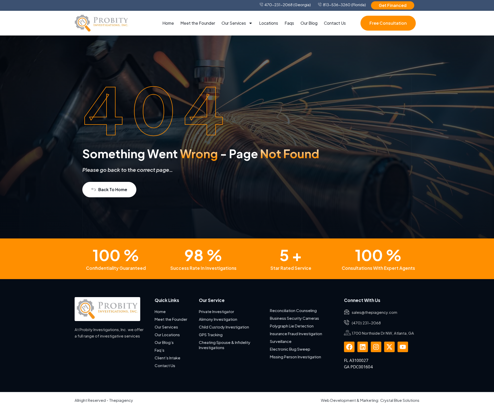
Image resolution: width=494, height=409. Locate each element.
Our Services (234, 23)
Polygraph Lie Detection (292, 325)
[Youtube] (403, 347)
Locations (268, 23)
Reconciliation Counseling (293, 310)
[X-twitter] (389, 347)
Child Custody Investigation (224, 326)
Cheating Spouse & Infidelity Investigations (224, 345)
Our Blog (309, 23)
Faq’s (159, 350)
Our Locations (167, 334)
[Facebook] (349, 347)
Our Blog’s (164, 342)
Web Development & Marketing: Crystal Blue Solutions (370, 400)
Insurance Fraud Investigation (296, 333)
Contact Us (335, 23)
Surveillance (281, 341)
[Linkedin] (362, 347)
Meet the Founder (197, 23)
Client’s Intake (167, 357)
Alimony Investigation (218, 319)
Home (168, 23)
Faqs (289, 23)
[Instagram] (376, 347)
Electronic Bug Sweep (290, 348)
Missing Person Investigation (295, 356)
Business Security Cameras (295, 318)
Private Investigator (216, 311)
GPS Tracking (211, 334)
